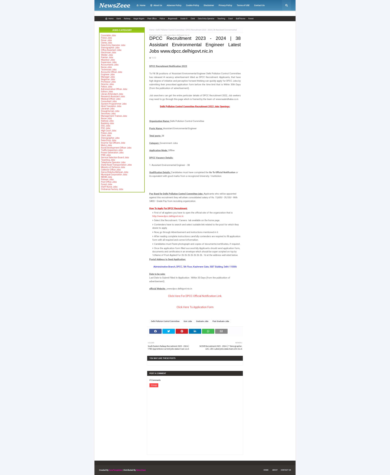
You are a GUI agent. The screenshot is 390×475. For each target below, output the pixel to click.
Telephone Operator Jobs (113, 162)
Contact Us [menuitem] (259, 5)
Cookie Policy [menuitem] (192, 5)
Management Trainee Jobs (114, 116)
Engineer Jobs (108, 74)
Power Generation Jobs (112, 152)
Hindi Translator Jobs (111, 106)
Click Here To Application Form (195, 307)
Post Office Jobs (109, 182)
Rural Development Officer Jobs (116, 147)
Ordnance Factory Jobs (112, 189)
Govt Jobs (188, 321)
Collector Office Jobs (111, 169)
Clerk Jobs (106, 135)
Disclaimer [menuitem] (209, 5)
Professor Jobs (108, 82)
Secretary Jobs (108, 113)
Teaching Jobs (108, 160)
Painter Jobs (107, 57)
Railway (127, 19)
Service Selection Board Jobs (115, 157)
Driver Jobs (106, 40)
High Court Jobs (108, 130)
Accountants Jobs (110, 64)
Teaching (221, 19)
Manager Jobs (108, 77)
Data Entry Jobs (108, 140)
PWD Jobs (106, 155)
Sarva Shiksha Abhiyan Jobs (114, 172)
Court (230, 19)
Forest (251, 19)
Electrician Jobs (108, 52)
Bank (119, 19)
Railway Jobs (107, 121)
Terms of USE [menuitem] (243, 5)
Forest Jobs (106, 184)
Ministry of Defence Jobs (113, 167)
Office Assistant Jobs (111, 50)
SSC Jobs (105, 126)
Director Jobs (107, 84)
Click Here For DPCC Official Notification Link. (195, 296)
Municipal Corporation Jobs (114, 174)
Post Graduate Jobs (221, 321)
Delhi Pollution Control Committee (170, 30)
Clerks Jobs (106, 43)
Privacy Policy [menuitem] (225, 5)
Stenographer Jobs (110, 47)
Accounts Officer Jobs (111, 72)
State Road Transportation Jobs (116, 165)
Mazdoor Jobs (108, 60)
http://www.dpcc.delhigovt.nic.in (167, 216)
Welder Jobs (107, 55)
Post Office (152, 19)
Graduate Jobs (202, 321)
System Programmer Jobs (114, 104)
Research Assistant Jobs (113, 96)
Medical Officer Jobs (111, 99)
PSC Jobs (105, 128)
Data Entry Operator (206, 19)
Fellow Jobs (106, 86)
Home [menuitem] (142, 5)
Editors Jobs (107, 91)
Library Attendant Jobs (112, 94)
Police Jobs (106, 38)
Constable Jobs (108, 35)
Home (110, 19)
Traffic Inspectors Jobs (112, 150)
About (275, 470)
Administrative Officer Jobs (114, 89)
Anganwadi (172, 19)
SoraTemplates (115, 470)
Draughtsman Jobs (110, 111)
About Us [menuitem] (157, 5)
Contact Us (286, 470)
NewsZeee (141, 470)
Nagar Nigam (138, 19)
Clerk (193, 19)
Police (162, 19)
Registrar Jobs (108, 79)
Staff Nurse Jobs (109, 187)
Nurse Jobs (106, 67)
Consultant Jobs (109, 101)
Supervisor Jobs (109, 62)
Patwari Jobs (107, 179)
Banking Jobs (107, 123)
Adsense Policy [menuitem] (174, 5)
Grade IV (184, 19)
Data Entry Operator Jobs (113, 45)
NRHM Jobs (106, 177)
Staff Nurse (240, 19)
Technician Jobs (109, 69)
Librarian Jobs (108, 108)
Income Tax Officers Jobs (113, 143)
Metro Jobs (106, 145)
